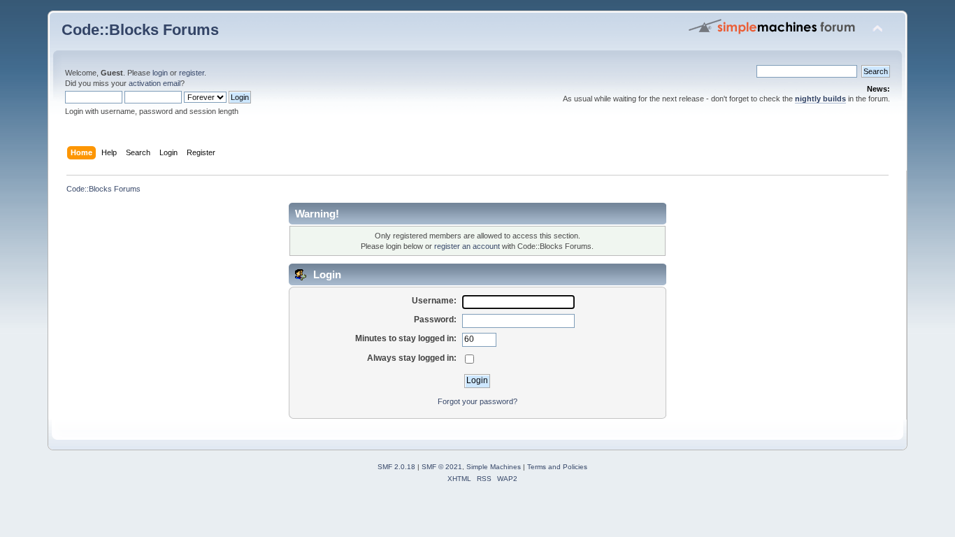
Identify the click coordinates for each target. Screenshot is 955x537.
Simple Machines (493, 467)
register (191, 73)
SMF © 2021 (442, 467)
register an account (467, 246)
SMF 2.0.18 (396, 467)
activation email (154, 83)
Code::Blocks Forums (140, 29)
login (160, 73)
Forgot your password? (477, 401)
